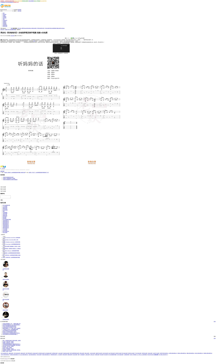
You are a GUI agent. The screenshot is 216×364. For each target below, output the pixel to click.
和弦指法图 (5, 26)
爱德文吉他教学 (6, 279)
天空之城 (19, 28)
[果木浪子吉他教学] (6, 286)
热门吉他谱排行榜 (6, 205)
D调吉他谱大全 (6, 221)
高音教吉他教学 (6, 319)
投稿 (14, 2)
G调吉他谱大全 (6, 225)
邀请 (3, 171)
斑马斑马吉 (29, 28)
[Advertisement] (26, 183)
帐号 (1, 9)
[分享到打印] (82, 38)
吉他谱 (4, 15)
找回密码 (19, 9)
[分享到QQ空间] (76, 38)
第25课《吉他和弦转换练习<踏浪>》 (10, 331)
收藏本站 (11, 2)
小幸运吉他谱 (92, 353)
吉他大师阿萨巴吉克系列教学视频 (9, 330)
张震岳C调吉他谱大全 (14, 354)
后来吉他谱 (150, 353)
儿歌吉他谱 (5, 213)
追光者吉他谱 (35, 353)
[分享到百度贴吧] (78, 38)
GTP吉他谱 (5, 230)
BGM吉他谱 (5, 210)
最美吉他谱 (34, 28)
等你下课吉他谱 (28, 353)
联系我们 (145, 354)
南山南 (25, 28)
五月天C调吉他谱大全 (5, 354)
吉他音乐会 (5, 20)
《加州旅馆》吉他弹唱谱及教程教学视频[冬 (11, 252)
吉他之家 (2, 29)
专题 (3, 19)
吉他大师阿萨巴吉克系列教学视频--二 (10, 334)
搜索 (12, 28)
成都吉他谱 (10, 353)
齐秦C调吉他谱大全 (46, 354)
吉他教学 (4, 16)
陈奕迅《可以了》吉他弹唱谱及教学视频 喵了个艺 (39, 172)
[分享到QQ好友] (73, 38)
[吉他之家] (5, 7)
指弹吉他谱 (5, 208)
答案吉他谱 (58, 28)
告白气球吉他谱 (111, 353)
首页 (3, 13)
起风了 (43, 28)
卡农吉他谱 (60, 353)
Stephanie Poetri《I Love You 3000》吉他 (10, 239)
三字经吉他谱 (39, 28)
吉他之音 (152, 354)
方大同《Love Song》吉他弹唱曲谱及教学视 (11, 244)
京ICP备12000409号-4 (163, 354)
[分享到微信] (71, 38)
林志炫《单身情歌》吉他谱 (8, 348)
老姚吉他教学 (5, 310)
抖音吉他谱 (5, 207)
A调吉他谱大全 (6, 226)
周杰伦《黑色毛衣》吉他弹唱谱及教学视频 (11, 257)
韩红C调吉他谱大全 (199, 353)
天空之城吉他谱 (17, 353)
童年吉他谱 (81, 353)
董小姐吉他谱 (125, 353)
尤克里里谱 (5, 212)
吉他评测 (4, 23)
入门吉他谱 (5, 206)
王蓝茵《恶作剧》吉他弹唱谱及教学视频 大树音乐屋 (14, 172)
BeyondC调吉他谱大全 (23, 354)
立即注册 (19, 10)
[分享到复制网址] (80, 38)
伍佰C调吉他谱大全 (32, 354)
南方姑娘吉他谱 (48, 353)
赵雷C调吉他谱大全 (173, 353)
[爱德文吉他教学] (6, 277)
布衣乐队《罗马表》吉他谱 (8, 346)
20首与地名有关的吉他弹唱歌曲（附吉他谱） (12, 345)
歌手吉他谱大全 (6, 231)
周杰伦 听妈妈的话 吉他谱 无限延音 (10, 179)
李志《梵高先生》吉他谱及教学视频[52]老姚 (11, 255)
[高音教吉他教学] (6, 317)
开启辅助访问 (3, 2)
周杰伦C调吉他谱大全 (181, 353)
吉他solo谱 (5, 214)
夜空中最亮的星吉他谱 (74, 353)
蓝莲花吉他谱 (144, 353)
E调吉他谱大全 (6, 223)
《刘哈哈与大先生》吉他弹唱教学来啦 (10, 329)
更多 (215, 321)
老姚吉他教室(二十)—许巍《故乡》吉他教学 (11, 328)
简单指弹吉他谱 (53, 354)
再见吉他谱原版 (53, 28)
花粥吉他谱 (5, 215)
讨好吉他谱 (47, 28)
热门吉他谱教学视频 (12, 29)
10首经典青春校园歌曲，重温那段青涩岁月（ (12, 344)
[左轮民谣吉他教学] (6, 266)
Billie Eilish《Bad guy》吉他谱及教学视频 (11, 250)
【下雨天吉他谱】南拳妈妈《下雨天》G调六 (11, 246)
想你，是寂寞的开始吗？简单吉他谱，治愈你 (12, 340)
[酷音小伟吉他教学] (6, 297)
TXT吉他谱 (5, 228)
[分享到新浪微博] (75, 38)
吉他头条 (4, 14)
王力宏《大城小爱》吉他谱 (8, 341)
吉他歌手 (4, 21)
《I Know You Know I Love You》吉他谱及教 (11, 237)
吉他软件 (4, 22)
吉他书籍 (4, 17)
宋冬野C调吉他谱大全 (164, 353)
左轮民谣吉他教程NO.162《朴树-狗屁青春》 (11, 324)
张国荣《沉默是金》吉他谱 (8, 342)
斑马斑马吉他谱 (41, 353)
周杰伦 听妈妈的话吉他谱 (8, 177)
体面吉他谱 (22, 353)
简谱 (3, 211)
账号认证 (17, 2)
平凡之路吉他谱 (138, 353)
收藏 (1, 171)
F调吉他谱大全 (6, 224)
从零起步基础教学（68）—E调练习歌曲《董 (11, 323)
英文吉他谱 (5, 232)
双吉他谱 (4, 218)
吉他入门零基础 (133, 354)
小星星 (22, 28)
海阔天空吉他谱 (99, 353)
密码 (1, 10)
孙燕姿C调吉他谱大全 (207, 353)
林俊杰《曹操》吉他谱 (7, 351)
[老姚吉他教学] (6, 308)
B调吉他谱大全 (6, 227)
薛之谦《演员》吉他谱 (7, 347)
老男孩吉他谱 (54, 353)
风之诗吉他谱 (105, 353)
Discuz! (6, 358)
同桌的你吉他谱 (66, 353)
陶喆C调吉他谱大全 (190, 353)
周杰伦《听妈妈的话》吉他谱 (9, 178)
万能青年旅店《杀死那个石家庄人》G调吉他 (11, 248)
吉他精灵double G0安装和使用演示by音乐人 (11, 333)
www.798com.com (139, 354)
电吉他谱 (4, 217)
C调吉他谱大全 (6, 220)
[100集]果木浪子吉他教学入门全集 (9, 327)
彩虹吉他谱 (87, 353)
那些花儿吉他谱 (131, 353)
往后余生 (63, 28)
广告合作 (149, 354)
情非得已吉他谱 (118, 353)
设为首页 (8, 2)
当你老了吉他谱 (156, 353)
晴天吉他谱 (39, 354)
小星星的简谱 (126, 354)
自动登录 (15, 9)
